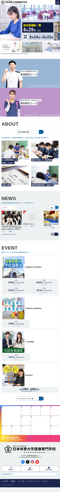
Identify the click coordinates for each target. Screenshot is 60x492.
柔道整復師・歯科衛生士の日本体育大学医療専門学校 (30, 449)
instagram (32, 462)
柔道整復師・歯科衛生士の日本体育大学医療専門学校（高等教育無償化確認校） (28, 2)
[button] (56, 234)
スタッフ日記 (21, 481)
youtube (37, 462)
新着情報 (13, 481)
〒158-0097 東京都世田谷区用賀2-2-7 (29, 455)
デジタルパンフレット (32, 481)
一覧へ (52, 208)
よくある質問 (5, 481)
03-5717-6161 (24, 457)
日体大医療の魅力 (24, 132)
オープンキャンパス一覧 (25, 399)
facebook (23, 462)
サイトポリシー (45, 481)
